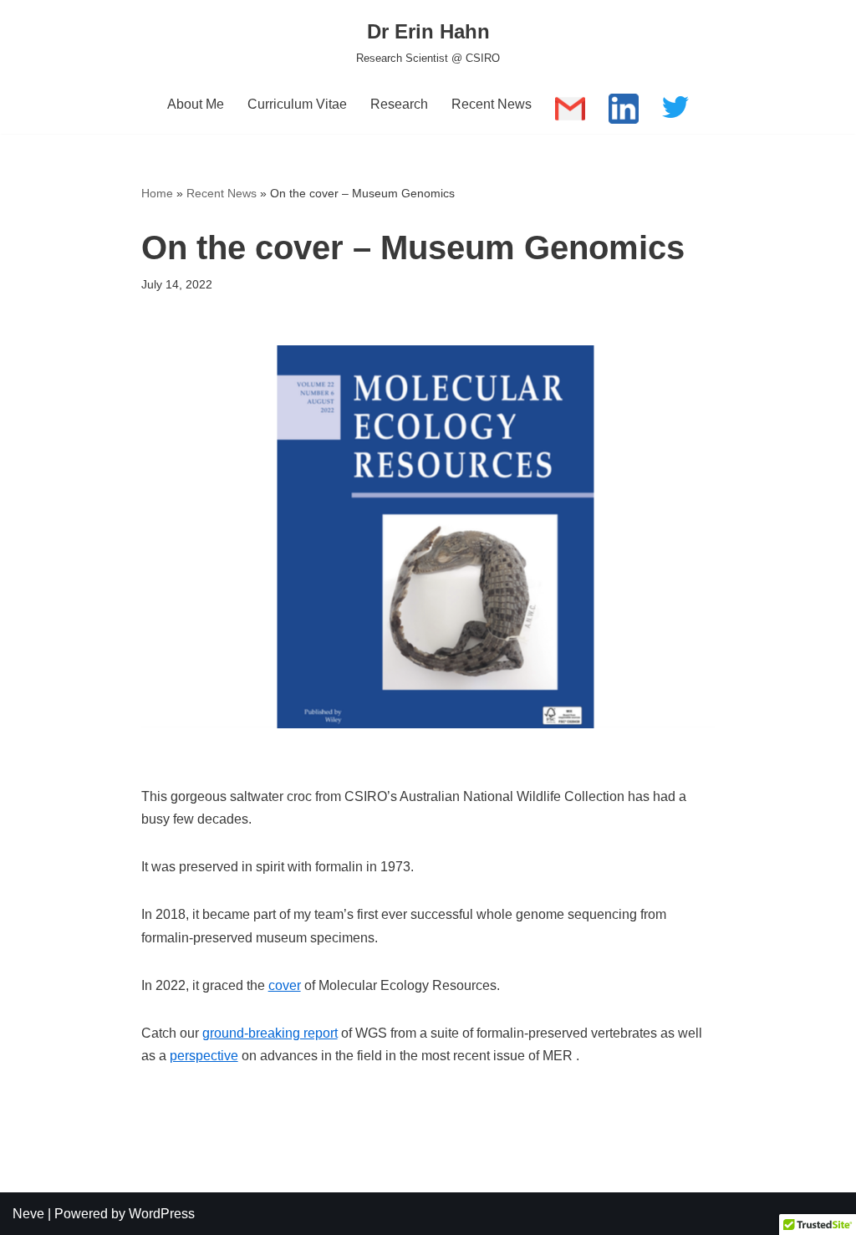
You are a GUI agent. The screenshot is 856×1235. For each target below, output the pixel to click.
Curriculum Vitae (297, 104)
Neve (28, 1214)
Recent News (491, 104)
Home (157, 193)
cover (284, 985)
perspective (204, 1056)
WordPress (162, 1214)
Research (399, 104)
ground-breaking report (270, 1033)
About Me (195, 104)
